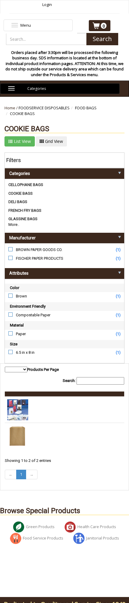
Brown (21, 296)
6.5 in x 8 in (25, 352)
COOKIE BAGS (22, 113)
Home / (11, 108)
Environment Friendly (28, 306)
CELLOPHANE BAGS (25, 184)
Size (13, 344)
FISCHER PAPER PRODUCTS (39, 258)
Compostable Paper (33, 315)
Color (14, 287)
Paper (21, 334)
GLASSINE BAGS (23, 219)
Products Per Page (43, 369)
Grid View (53, 141)
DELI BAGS (17, 202)
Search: (69, 380)
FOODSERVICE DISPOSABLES (44, 108)
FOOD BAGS (86, 108)
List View (22, 141)
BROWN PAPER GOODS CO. (39, 249)
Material (17, 325)
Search (102, 39)
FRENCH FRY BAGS (24, 210)
